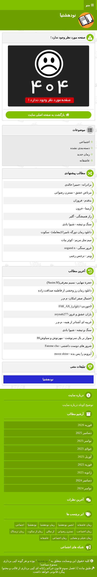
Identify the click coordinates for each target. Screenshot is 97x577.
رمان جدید (83, 154)
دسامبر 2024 (84, 480)
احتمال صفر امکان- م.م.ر (76, 298)
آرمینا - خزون (84, 208)
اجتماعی (84, 142)
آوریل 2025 (85, 456)
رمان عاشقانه (84, 524)
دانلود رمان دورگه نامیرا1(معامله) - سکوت (66, 232)
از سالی (50, 531)
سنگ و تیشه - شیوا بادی (77, 224)
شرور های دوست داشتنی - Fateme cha (68, 346)
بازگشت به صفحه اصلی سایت (46, 114)
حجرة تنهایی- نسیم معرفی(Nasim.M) (69, 282)
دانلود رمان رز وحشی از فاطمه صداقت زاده (65, 290)
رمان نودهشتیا (47, 524)
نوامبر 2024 (84, 488)
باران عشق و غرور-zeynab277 (73, 314)
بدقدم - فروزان (82, 200)
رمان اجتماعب (84, 531)
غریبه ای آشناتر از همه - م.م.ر (74, 322)
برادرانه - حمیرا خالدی (78, 184)
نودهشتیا (48, 379)
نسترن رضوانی (65, 531)
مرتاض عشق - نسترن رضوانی (73, 192)
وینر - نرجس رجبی (80, 256)
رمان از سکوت (35, 531)
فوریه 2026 (85, 425)
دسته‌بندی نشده (80, 148)
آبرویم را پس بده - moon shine (73, 353)
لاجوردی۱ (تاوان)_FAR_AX (75, 306)
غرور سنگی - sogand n (78, 248)
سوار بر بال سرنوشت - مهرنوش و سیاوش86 (64, 338)
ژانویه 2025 (84, 472)
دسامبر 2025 (84, 433)
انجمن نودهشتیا (66, 524)
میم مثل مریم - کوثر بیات (76, 240)
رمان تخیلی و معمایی (80, 538)
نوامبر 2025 (84, 440)
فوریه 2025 (85, 464)
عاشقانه (85, 160)
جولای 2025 (84, 448)
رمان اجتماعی (59, 538)
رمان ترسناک (17, 531)
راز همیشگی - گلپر (80, 216)
